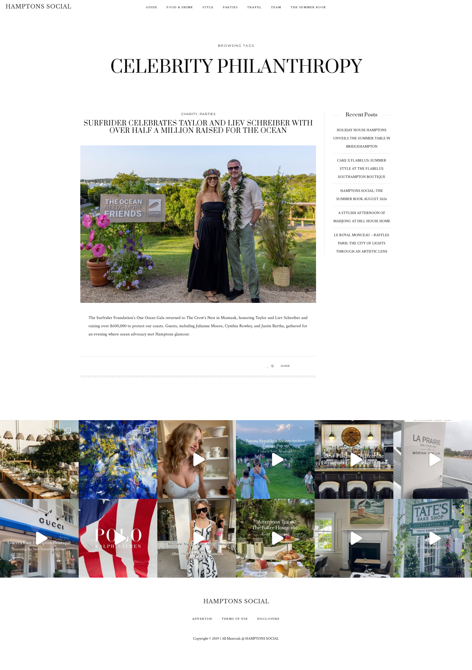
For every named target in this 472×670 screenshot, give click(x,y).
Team (276, 7)
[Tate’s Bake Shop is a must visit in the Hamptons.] (432, 538)
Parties (230, 7)
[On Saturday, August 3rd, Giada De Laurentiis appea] (196, 459)
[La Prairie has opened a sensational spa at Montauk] (432, 459)
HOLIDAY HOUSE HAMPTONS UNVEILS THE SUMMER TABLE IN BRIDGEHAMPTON (361, 138)
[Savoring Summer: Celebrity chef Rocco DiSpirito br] (354, 538)
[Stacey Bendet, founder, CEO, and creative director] (196, 538)
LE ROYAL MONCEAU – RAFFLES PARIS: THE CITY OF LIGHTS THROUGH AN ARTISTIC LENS (361, 243)
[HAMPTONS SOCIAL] (38, 6)
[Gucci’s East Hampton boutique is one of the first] (39, 538)
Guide (151, 7)
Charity (189, 114)
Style (208, 7)
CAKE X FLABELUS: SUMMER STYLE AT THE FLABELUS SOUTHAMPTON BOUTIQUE (361, 168)
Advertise (202, 618)
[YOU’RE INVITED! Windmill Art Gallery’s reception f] (118, 459)
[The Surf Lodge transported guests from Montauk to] (39, 459)
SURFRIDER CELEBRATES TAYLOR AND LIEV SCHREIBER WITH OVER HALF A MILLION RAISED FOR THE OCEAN (198, 127)
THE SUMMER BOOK (308, 7)
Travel (254, 7)
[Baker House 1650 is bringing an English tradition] (275, 538)
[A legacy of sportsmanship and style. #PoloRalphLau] (118, 538)
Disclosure (268, 618)
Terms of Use (235, 618)
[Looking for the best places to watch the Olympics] (354, 459)
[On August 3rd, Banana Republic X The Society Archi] (275, 459)
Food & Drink (180, 7)
